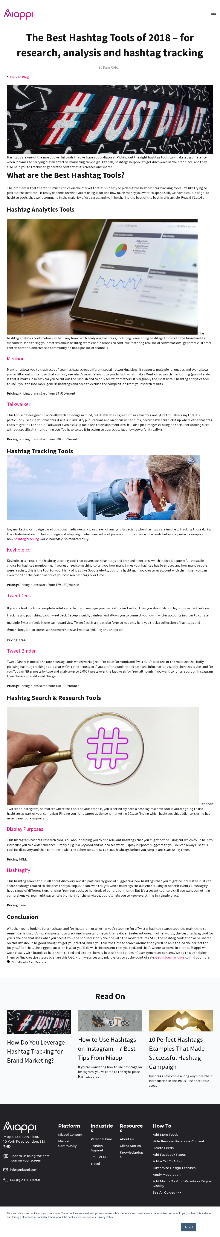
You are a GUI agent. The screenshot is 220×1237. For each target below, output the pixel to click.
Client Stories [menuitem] (130, 1146)
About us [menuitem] (127, 1139)
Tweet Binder (21, 650)
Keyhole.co (19, 549)
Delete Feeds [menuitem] (163, 1148)
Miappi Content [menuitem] (70, 1135)
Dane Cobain (112, 67)
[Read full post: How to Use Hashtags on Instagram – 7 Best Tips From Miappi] (110, 1030)
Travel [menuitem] (95, 1164)
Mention (16, 358)
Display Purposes (25, 829)
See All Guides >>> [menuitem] (167, 1192)
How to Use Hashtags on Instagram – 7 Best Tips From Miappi (107, 1048)
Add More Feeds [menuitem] (165, 1135)
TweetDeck (19, 595)
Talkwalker (18, 404)
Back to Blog (19, 77)
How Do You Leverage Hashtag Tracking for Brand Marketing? (36, 1051)
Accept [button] (189, 1227)
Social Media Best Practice (29, 962)
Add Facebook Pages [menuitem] (169, 1155)
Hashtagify (18, 870)
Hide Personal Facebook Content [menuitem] (178, 1141)
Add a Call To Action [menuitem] (168, 1161)
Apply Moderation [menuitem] (167, 1175)
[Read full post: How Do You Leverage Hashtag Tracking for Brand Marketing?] (39, 1033)
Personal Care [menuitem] (101, 1139)
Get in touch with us (170, 957)
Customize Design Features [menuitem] (174, 1168)
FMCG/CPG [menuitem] (99, 1157)
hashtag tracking (26, 539)
